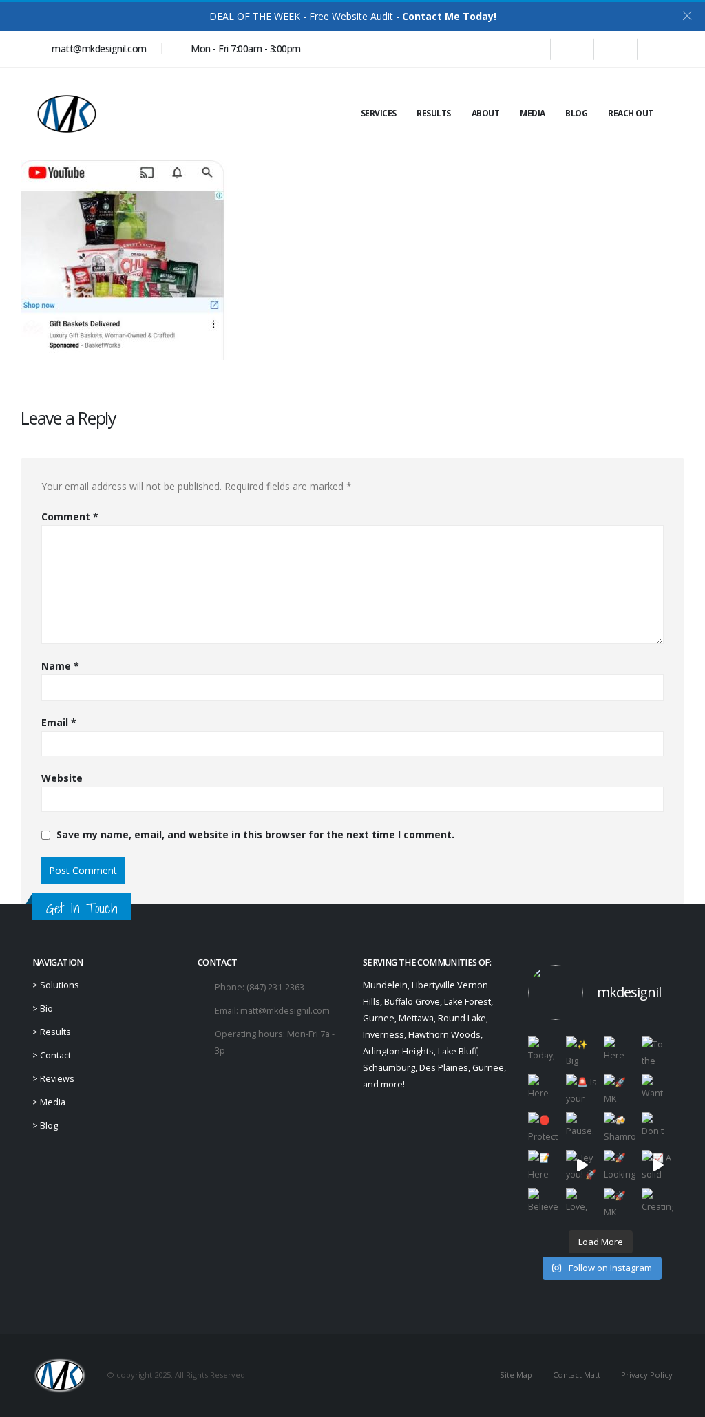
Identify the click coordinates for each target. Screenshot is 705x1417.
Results (434, 113)
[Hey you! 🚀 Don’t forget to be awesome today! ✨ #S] (581, 1165)
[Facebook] (529, 49)
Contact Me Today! (449, 16)
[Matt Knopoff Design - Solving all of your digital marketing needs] (66, 113)
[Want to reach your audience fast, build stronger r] (657, 1089)
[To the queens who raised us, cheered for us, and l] (657, 1051)
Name (60, 665)
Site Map (516, 1375)
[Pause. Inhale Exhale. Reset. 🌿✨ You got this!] (581, 1127)
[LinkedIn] (659, 49)
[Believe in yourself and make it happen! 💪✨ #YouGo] (543, 1203)
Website (62, 778)
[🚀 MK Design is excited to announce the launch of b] (619, 1089)
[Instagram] (615, 49)
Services (379, 113)
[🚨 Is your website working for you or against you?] (581, 1089)
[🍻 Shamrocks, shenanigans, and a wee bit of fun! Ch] (619, 1127)
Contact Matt (576, 1375)
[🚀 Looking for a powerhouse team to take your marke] (619, 1165)
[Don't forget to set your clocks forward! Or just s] (657, 1127)
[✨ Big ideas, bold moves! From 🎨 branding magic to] (581, 1051)
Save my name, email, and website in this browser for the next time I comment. (255, 835)
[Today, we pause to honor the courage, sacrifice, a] (543, 1051)
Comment (69, 516)
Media (532, 113)
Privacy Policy (647, 1375)
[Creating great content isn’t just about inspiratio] (657, 1203)
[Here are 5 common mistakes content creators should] (619, 1051)
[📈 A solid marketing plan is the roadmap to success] (657, 1165)
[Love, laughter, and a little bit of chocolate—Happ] (581, 1203)
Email (58, 722)
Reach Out (630, 113)
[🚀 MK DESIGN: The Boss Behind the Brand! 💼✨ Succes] (619, 1203)
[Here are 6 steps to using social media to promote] (543, 1089)
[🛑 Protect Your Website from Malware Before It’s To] (543, 1127)
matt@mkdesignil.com (285, 1010)
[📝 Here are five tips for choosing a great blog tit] (543, 1165)
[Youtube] (572, 49)
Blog (576, 113)
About (486, 113)
